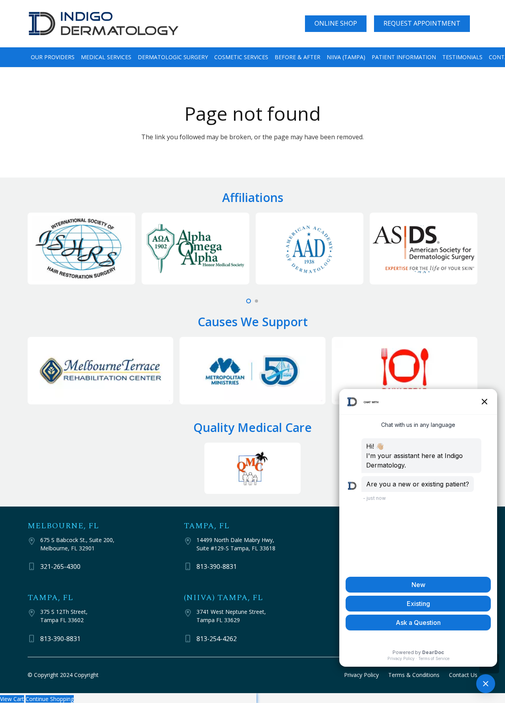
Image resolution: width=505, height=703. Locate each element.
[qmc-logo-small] (252, 468)
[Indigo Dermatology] (104, 24)
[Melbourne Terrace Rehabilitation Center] (100, 371)
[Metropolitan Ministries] (252, 371)
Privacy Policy (361, 675)
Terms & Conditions (414, 675)
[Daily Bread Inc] (404, 371)
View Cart (12, 699)
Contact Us (463, 675)
